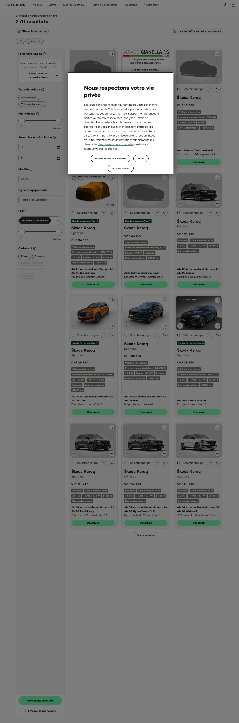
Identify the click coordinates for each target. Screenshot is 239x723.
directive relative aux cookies (115, 144)
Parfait (141, 158)
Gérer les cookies (120, 168)
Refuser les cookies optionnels (110, 158)
